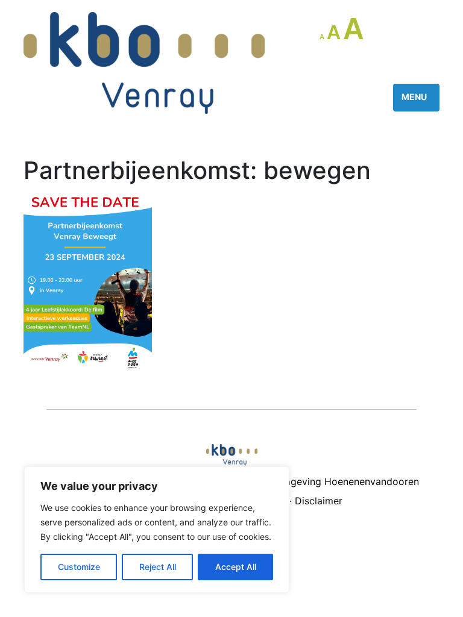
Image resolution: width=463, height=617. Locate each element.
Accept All (235, 567)
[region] (156, 529)
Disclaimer (318, 501)
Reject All (157, 567)
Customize (79, 567)
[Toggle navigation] (416, 97)
